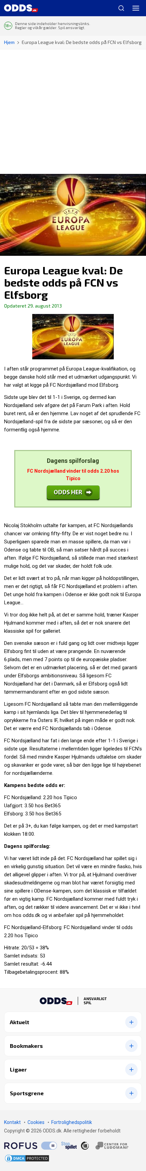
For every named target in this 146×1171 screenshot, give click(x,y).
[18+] (104, 1145)
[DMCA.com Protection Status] (27, 1158)
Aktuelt (19, 1022)
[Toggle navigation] (136, 8)
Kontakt (12, 1122)
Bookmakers (26, 1045)
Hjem (9, 42)
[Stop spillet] (69, 1146)
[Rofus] (30, 1146)
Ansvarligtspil (95, 1001)
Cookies (36, 1122)
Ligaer (18, 1069)
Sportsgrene (27, 1093)
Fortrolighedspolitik (71, 1122)
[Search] (118, 8)
